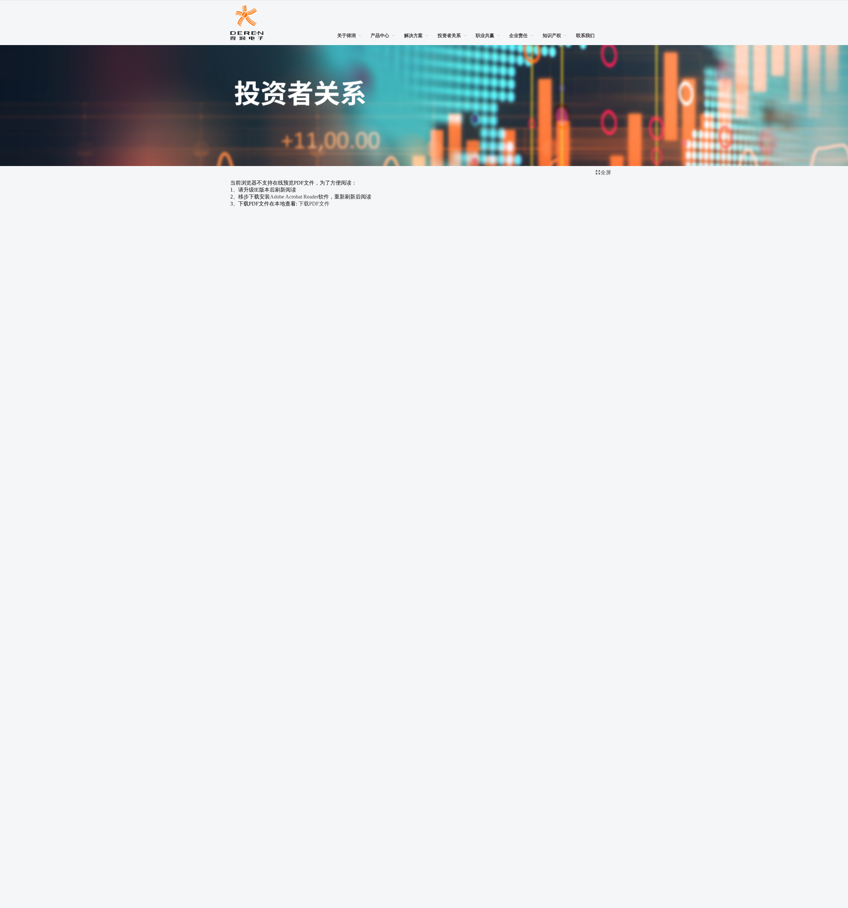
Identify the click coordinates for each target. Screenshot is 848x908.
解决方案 (413, 35)
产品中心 (380, 35)
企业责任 (518, 35)
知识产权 (552, 35)
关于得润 (346, 35)
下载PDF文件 (314, 203)
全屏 (606, 172)
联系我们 (585, 35)
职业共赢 (485, 35)
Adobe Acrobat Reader (294, 196)
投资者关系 (449, 35)
